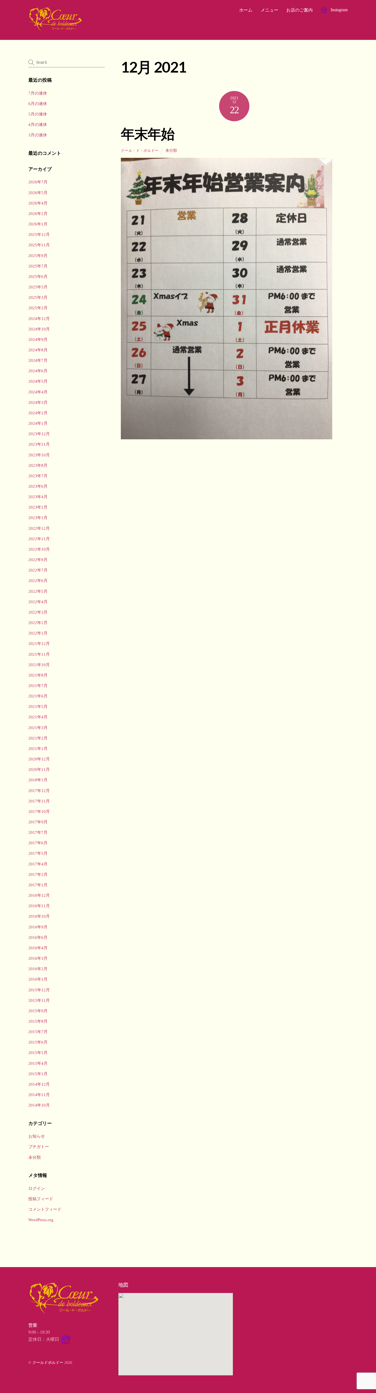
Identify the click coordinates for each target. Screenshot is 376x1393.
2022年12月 (39, 528)
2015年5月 (38, 1052)
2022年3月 (38, 612)
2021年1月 (38, 748)
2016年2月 (38, 968)
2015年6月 (38, 1042)
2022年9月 (38, 559)
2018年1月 (38, 779)
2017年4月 (38, 864)
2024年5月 (38, 381)
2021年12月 (39, 643)
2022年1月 (38, 633)
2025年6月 (38, 276)
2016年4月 (38, 947)
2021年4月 (38, 717)
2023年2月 (38, 507)
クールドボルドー (47, 1362)
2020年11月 (39, 769)
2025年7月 (38, 266)
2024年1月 (38, 423)
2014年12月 (39, 1084)
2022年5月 (38, 591)
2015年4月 (38, 1063)
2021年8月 (38, 675)
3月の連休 (37, 135)
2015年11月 (39, 1000)
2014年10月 (39, 1105)
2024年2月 (38, 412)
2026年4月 (38, 203)
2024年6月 (38, 370)
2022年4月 (38, 601)
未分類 (171, 150)
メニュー (269, 10)
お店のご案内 (299, 10)
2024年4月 (38, 392)
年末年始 (147, 133)
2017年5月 (38, 853)
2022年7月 (38, 570)
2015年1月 (38, 1073)
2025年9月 (38, 255)
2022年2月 (38, 622)
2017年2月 (38, 874)
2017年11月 (39, 801)
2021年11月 (39, 654)
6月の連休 (37, 103)
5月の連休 (37, 114)
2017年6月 (38, 842)
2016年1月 (38, 979)
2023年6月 (38, 486)
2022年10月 (39, 549)
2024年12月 (39, 318)
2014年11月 (39, 1094)
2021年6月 (38, 696)
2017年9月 (38, 822)
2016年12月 (39, 895)
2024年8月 (38, 349)
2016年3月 (38, 958)
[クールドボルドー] (55, 30)
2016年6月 (38, 937)
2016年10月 (39, 916)
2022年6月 (38, 580)
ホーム (245, 10)
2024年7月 (38, 360)
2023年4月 (38, 496)
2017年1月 (38, 884)
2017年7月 (38, 832)
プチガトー (38, 1146)
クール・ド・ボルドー (139, 150)
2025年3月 (38, 297)
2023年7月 (38, 475)
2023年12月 (39, 433)
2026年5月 (38, 192)
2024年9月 (38, 339)
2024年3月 (38, 402)
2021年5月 (38, 706)
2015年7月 (38, 1031)
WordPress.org (40, 1219)
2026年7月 (38, 182)
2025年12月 (39, 234)
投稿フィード (40, 1198)
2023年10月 (39, 455)
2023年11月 (39, 444)
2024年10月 (39, 329)
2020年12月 (39, 759)
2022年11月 (39, 538)
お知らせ (36, 1136)
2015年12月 (39, 989)
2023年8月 (38, 465)
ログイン (36, 1188)
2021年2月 (38, 738)
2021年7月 (38, 685)
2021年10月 (39, 664)
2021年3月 (38, 727)
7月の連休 (37, 93)
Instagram (338, 9)
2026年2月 (38, 213)
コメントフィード (44, 1209)
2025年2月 (38, 307)
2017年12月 (39, 790)
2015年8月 (38, 1021)
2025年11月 (39, 244)
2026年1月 (38, 224)
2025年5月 (38, 287)
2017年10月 (39, 811)
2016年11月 (39, 905)
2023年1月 (38, 517)
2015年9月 (38, 1010)
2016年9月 (38, 927)
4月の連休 (37, 124)
